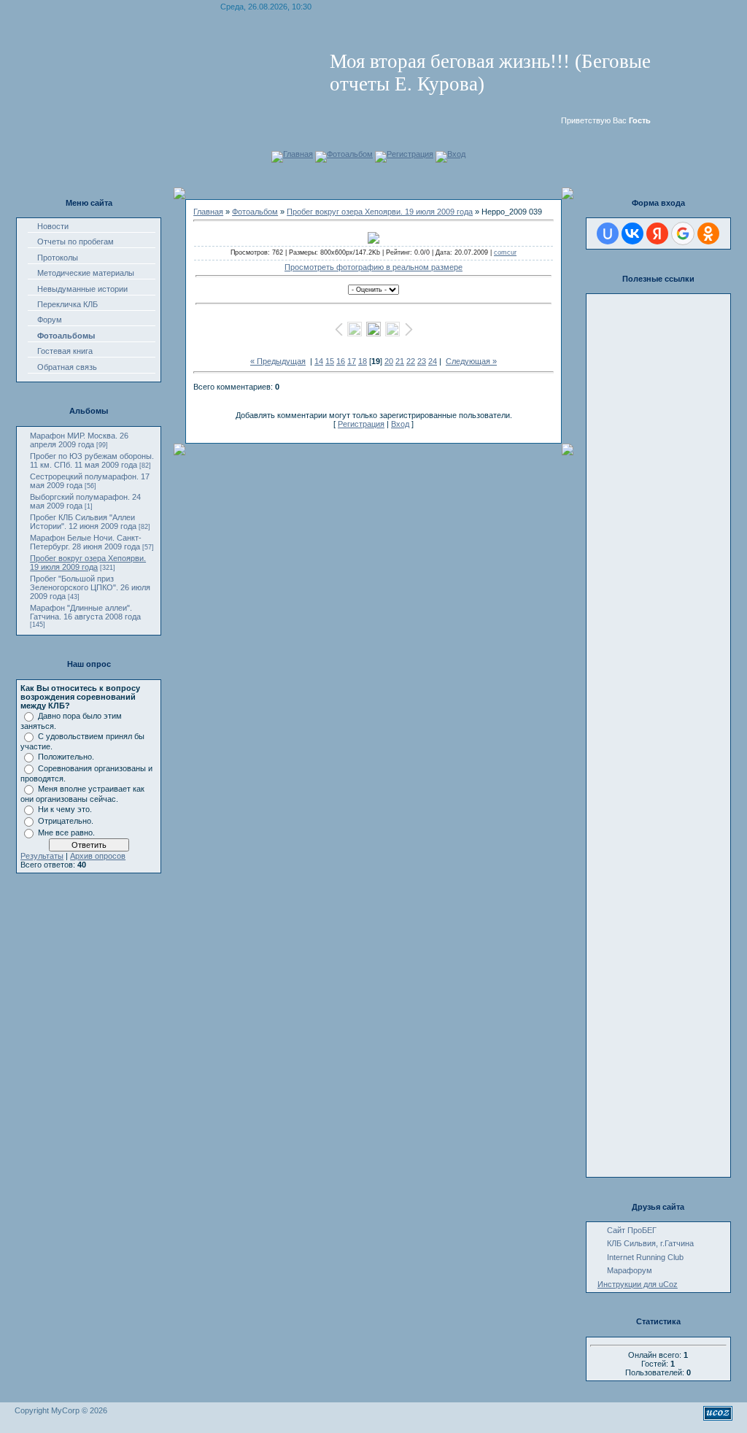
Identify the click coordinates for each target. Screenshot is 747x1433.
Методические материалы (85, 273)
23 (421, 361)
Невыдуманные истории (82, 289)
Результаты (41, 855)
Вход (456, 154)
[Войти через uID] (608, 233)
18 (362, 361)
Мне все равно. (66, 832)
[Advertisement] (634, 516)
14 (318, 361)
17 (351, 361)
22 (410, 361)
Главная (298, 154)
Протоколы (57, 257)
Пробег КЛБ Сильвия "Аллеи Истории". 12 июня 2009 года (83, 521)
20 (388, 361)
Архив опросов (97, 855)
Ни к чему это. (65, 809)
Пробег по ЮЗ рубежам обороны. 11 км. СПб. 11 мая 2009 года (92, 460)
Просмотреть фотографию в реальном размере (373, 267)
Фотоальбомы (66, 335)
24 (432, 361)
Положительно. (66, 756)
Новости (53, 226)
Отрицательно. (65, 820)
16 (340, 361)
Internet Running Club (645, 1257)
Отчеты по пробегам (75, 241)
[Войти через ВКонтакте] (632, 233)
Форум (49, 319)
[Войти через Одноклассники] (708, 233)
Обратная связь (67, 367)
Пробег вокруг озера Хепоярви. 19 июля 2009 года (88, 562)
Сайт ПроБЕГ (632, 1230)
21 (399, 361)
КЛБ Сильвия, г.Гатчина (650, 1243)
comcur (505, 252)
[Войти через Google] (682, 233)
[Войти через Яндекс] (657, 233)
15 (329, 361)
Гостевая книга (65, 351)
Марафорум (629, 1270)
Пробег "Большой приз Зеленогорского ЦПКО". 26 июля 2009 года (90, 587)
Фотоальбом (350, 154)
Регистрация (410, 154)
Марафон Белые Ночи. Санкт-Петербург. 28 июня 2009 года (86, 542)
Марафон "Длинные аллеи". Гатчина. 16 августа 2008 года (85, 612)
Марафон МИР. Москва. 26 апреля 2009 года (79, 440)
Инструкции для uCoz (637, 1284)
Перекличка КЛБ (67, 304)
